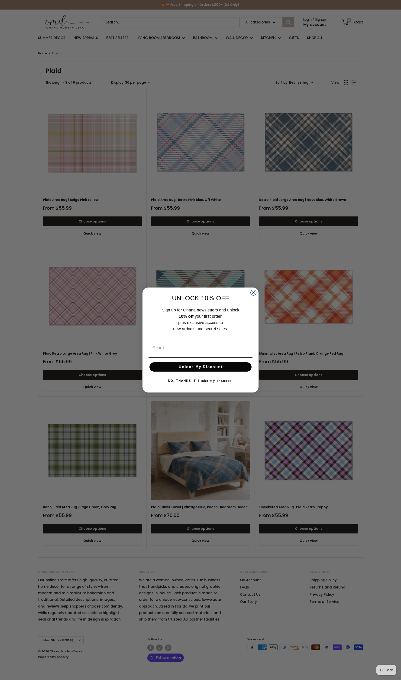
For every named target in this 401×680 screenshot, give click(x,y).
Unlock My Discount (201, 367)
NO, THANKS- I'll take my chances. (200, 380)
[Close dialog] (253, 292)
